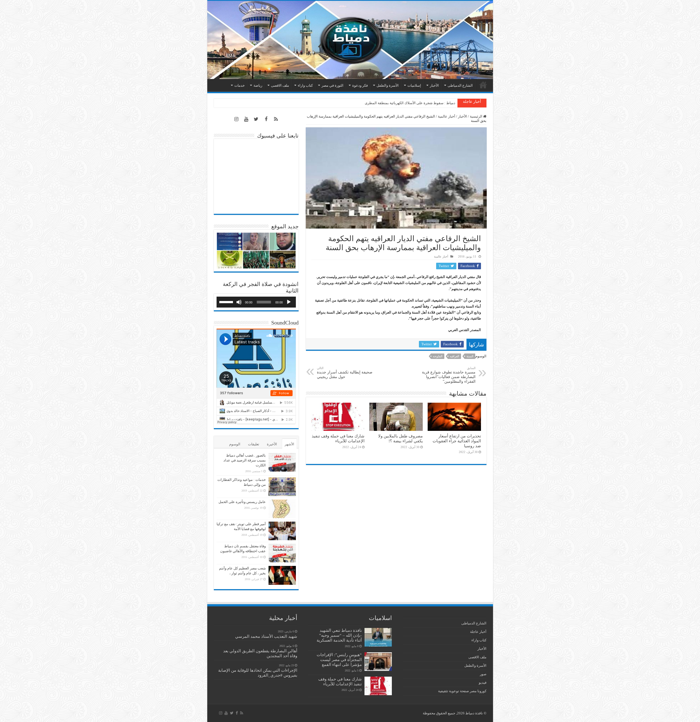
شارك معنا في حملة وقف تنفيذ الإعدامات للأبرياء (338, 438)
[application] (256, 302)
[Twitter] (256, 119)
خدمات (239, 85)
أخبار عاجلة (478, 632)
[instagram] (236, 119)
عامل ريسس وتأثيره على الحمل (242, 502)
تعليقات (253, 444)
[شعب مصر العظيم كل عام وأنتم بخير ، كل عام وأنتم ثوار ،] (282, 575)
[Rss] (276, 119)
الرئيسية (483, 84)
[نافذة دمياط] (350, 40)
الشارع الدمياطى (460, 85)
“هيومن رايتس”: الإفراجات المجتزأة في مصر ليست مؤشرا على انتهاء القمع (339, 659)
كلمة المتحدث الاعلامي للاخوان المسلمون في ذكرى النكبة (412, 103)
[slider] (227, 301)
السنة (469, 356)
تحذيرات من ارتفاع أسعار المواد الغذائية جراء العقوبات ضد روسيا (457, 441)
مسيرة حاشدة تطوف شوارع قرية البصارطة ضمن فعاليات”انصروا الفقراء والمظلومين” (449, 375)
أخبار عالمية (446, 116)
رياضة (257, 85)
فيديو (482, 682)
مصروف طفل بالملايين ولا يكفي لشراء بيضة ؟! (400, 438)
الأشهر (289, 444)
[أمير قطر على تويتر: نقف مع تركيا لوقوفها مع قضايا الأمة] (282, 531)
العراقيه (454, 356)
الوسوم (234, 444)
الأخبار (434, 85)
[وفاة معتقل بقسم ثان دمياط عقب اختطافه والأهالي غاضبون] (282, 553)
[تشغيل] (288, 302)
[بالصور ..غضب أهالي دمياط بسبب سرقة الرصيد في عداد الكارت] (282, 462)
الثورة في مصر (332, 85)
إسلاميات (414, 85)
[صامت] (239, 302)
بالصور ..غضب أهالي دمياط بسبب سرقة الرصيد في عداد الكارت (244, 460)
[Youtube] (246, 119)
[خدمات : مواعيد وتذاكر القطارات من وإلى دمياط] (282, 486)
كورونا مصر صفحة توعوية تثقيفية (462, 691)
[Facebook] (266, 119)
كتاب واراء (305, 85)
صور (483, 674)
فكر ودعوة (360, 85)
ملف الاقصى (280, 85)
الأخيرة (272, 444)
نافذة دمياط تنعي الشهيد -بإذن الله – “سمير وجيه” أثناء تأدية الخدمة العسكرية (339, 635)
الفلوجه (437, 356)
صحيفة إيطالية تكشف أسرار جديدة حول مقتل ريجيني (344, 372)
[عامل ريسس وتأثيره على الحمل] (282, 508)
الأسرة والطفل (388, 85)
